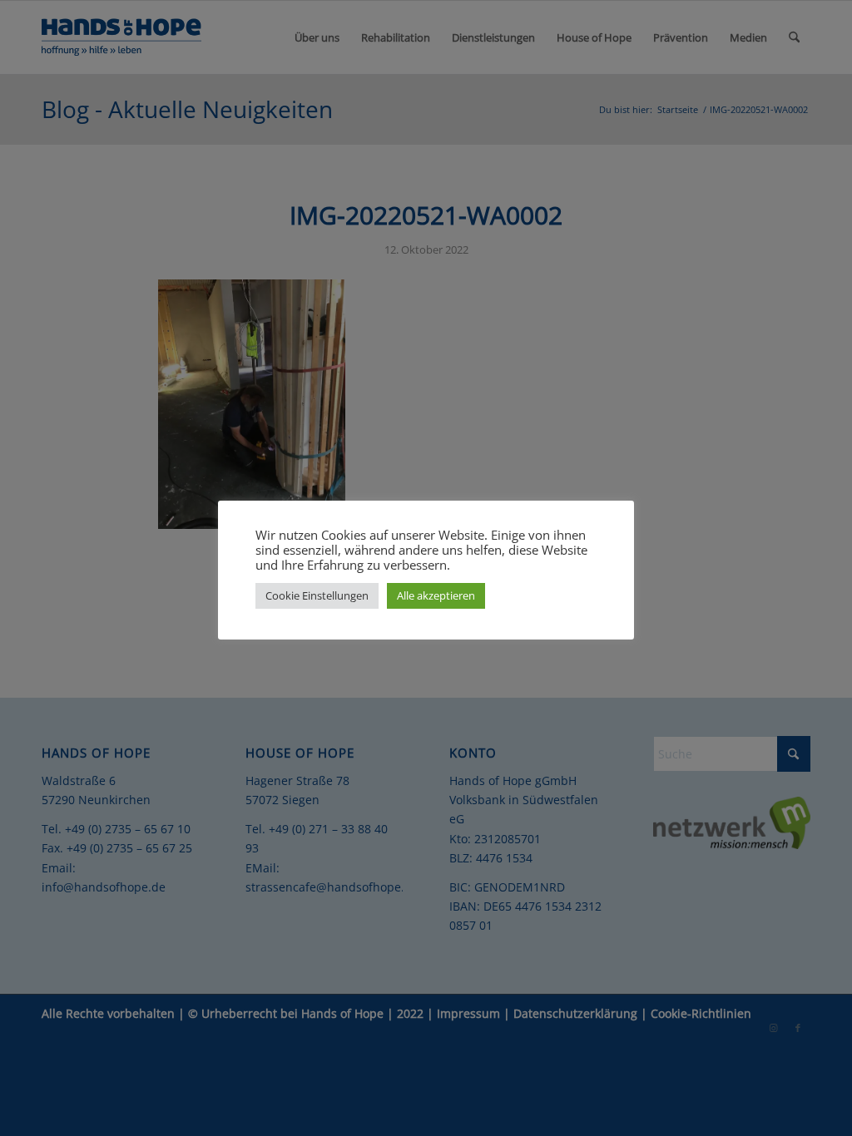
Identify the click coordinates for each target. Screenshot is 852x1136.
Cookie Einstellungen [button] (317, 595)
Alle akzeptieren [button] (436, 595)
